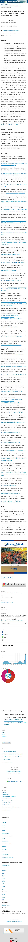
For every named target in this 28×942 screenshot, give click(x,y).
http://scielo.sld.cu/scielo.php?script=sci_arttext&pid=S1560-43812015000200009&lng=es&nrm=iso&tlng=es (11, 401)
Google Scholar (5, 841)
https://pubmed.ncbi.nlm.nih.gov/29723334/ (10, 442)
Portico (3, 825)
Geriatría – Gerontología (7, 798)
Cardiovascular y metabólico (7, 800)
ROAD (3, 897)
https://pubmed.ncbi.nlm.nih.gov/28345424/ (10, 432)
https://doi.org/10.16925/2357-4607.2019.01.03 (11, 383)
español (3, 734)
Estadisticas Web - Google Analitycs (14, 921)
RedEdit (3, 830)
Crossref (4, 822)
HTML (10, 577)
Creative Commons (6, 905)
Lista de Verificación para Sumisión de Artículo (12, 756)
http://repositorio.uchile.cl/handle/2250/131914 (11, 336)
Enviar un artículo (6, 742)
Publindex (4, 846)
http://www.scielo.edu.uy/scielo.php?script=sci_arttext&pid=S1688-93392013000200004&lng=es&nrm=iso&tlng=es (11, 317)
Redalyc (3, 873)
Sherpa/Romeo (5, 854)
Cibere (3, 827)
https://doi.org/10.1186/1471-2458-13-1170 (10, 254)
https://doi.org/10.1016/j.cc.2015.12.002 (15, 412)
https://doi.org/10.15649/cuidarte (14, 771)
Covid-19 (4, 792)
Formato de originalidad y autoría (9, 751)
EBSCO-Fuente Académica (7, 857)
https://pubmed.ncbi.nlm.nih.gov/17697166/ (16, 450)
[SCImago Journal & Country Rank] (14, 781)
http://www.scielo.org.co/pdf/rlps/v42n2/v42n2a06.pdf (13, 262)
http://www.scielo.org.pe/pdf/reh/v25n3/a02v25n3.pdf (12, 354)
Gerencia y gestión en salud (7, 808)
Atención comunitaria (6, 804)
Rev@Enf (4, 870)
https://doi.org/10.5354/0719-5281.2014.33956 (11, 345)
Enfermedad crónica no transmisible (9, 796)
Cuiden (3, 875)
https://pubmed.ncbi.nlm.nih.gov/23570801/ (15, 193)
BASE (3, 899)
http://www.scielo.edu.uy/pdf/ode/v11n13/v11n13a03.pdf (13, 374)
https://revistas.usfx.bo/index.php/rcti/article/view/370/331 (13, 366)
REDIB (3, 894)
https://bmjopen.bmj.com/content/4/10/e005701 (11, 280)
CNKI (3, 889)
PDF (4, 577)
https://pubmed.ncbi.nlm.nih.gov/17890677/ (10, 493)
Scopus (3, 838)
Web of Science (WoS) (6, 843)
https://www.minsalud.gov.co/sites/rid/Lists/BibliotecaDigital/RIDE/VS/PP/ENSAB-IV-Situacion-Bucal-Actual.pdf (13, 288)
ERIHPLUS (4, 849)
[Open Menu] (1, 1)
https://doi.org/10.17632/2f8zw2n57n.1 (9, 270)
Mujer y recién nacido (6, 811)
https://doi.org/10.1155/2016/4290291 (9, 327)
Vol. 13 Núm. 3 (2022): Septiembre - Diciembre (10, 5)
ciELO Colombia (6, 865)
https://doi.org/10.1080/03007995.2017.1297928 (11, 391)
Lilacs (3, 851)
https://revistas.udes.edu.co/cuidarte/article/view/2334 (12, 620)
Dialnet (3, 881)
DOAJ (3, 886)
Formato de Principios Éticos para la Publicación (12, 754)
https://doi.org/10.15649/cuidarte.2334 (12, 30)
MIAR (3, 883)
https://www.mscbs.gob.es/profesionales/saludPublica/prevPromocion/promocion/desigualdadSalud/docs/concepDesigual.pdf (14, 474)
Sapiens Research (6, 833)
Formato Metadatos (6, 759)
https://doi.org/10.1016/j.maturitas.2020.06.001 (11, 501)
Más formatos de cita (6, 623)
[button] (14, 629)
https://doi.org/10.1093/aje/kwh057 (8, 485)
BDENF (3, 867)
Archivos (6, 4)
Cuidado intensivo (5, 794)
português (4, 736)
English (3, 732)
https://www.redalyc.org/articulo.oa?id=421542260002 (13, 422)
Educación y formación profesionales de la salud (11, 806)
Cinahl (3, 878)
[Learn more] (7, 703)
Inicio (2, 4)
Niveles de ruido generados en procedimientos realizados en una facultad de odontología (13, 721)
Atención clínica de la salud (7, 602)
